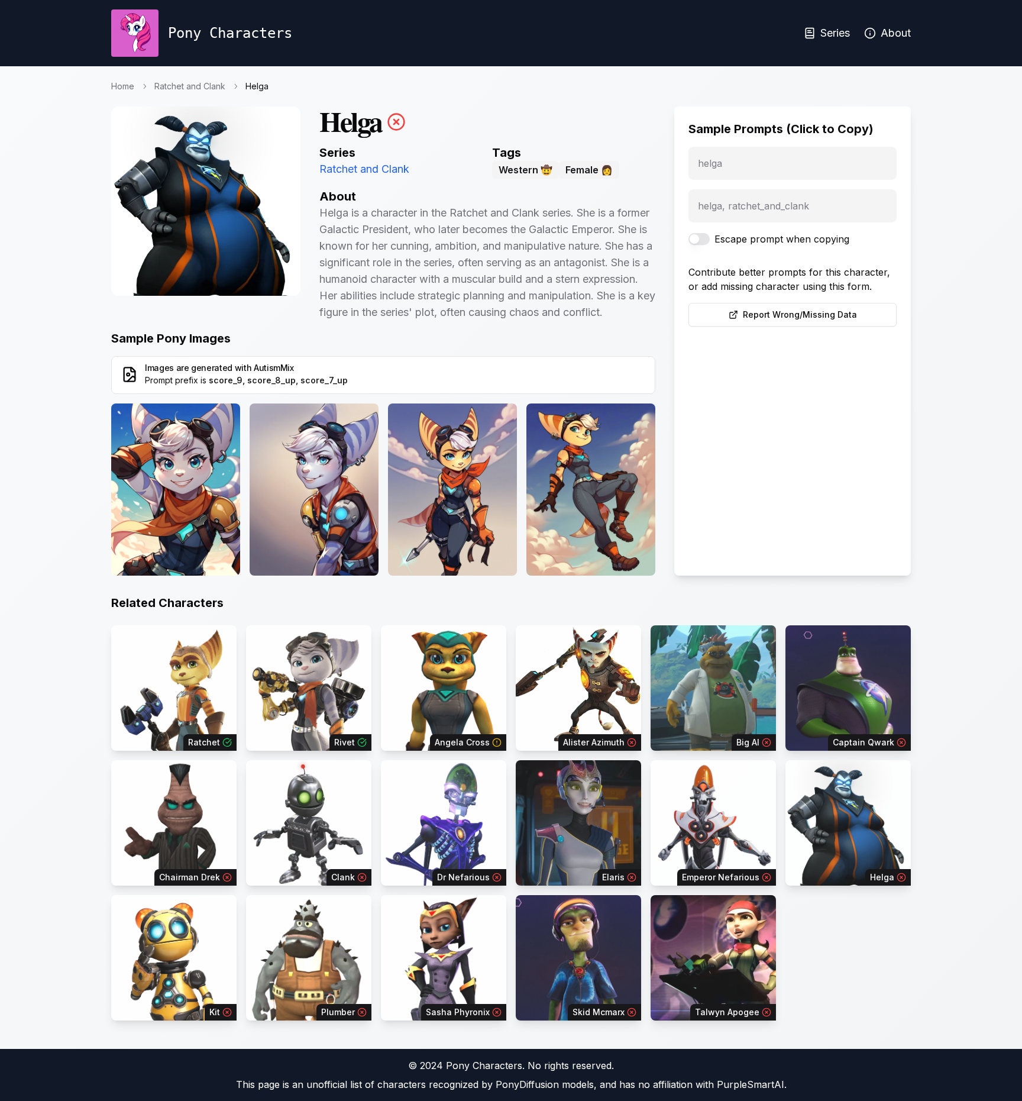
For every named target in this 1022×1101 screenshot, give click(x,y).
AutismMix (274, 368)
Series (835, 33)
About (896, 33)
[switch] (699, 239)
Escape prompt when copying (781, 239)
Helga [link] (257, 86)
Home (122, 86)
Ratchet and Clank (189, 86)
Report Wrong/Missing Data (800, 314)
